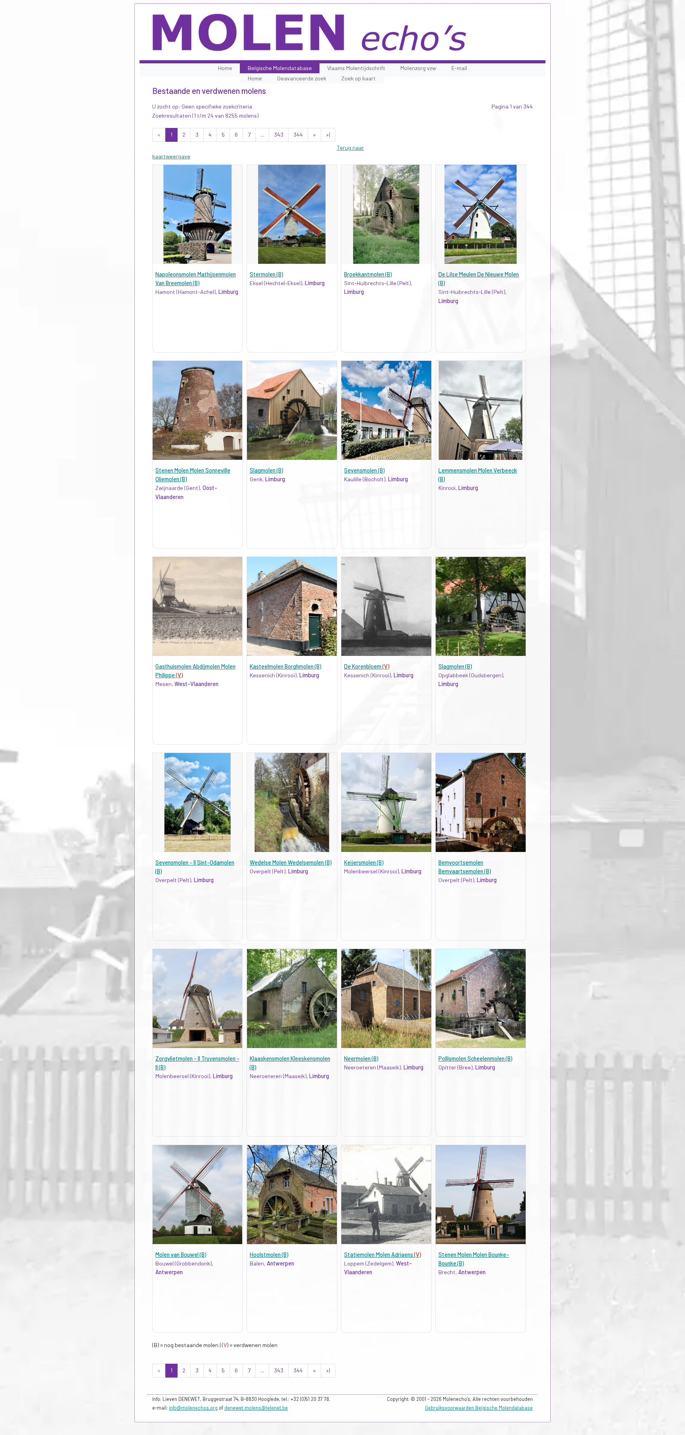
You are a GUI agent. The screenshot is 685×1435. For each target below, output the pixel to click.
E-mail (459, 68)
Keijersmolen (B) (363, 862)
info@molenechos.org (193, 1408)
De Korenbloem (366, 666)
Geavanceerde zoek (301, 78)
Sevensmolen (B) (364, 470)
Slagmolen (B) (266, 470)
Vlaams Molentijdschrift (356, 68)
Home (225, 68)
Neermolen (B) (361, 1058)
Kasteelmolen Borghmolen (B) (285, 666)
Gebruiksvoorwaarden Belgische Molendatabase (479, 1408)
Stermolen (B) (266, 274)
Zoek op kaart (358, 78)
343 (278, 134)
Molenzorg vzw (418, 68)
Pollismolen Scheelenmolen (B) (475, 1058)
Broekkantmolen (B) (368, 274)
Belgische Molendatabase (280, 68)
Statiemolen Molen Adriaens (382, 1254)
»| (328, 134)
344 (298, 134)
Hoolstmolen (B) (269, 1254)
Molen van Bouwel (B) (180, 1254)
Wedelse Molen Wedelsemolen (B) (290, 862)
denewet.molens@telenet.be (256, 1408)
